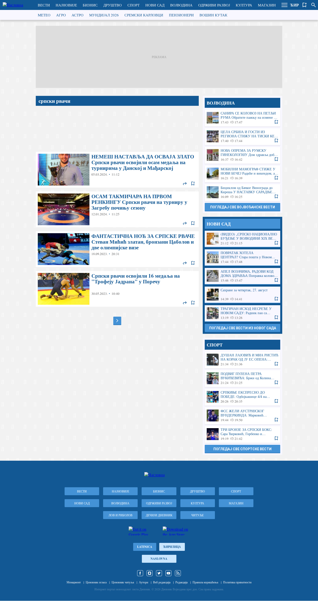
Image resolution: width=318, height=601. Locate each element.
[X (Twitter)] (159, 573)
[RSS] (178, 573)
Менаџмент (74, 582)
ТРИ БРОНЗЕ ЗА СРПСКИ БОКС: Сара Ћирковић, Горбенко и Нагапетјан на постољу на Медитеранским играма (242, 434)
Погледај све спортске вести (242, 449)
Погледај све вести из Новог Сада (242, 328)
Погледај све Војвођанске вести (242, 207)
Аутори (143, 582)
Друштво (112, 4)
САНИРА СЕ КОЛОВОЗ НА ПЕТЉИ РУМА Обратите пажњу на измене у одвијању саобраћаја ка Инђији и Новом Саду (242, 118)
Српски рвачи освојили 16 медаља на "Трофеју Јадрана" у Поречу (117, 289)
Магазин (267, 4)
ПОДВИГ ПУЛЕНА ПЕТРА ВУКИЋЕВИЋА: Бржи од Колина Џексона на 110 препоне (242, 378)
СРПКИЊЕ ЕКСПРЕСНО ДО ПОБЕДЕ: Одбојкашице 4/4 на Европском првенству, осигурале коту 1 (242, 397)
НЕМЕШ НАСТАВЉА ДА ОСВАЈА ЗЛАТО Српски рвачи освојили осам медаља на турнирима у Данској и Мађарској (117, 170)
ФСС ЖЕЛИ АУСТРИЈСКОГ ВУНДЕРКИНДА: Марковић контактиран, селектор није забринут (242, 416)
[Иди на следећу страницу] (117, 321)
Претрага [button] (313, 4)
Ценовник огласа (96, 582)
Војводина (181, 4)
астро (77, 14)
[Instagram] (150, 573)
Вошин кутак (213, 14)
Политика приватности (237, 582)
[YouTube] (168, 573)
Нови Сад (154, 4)
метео (44, 14)
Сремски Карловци (143, 14)
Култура (244, 4)
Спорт (133, 4)
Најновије (66, 4)
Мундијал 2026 (104, 14)
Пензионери (181, 14)
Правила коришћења (205, 582)
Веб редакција (161, 582)
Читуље (197, 515)
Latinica (144, 547)
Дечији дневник (159, 515)
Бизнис (90, 4)
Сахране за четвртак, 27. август (242, 295)
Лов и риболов (120, 515)
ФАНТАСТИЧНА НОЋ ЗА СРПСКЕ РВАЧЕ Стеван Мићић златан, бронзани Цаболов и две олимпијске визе (117, 249)
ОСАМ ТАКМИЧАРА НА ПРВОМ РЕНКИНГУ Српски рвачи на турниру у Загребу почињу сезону (117, 209)
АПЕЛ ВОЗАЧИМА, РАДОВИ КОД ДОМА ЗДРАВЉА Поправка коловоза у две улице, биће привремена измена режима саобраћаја (242, 276)
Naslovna (159, 559)
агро (61, 14)
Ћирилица (172, 547)
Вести (44, 4)
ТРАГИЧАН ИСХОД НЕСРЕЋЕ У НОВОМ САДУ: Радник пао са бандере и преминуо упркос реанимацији (242, 313)
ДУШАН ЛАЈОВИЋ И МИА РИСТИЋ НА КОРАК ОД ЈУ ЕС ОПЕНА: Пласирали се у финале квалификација (242, 360)
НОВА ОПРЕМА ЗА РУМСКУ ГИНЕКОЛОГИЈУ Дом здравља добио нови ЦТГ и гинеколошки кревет (242, 155)
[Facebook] (140, 573)
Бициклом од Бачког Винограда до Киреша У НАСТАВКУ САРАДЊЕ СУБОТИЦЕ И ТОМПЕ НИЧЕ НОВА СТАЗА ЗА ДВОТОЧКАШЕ (242, 192)
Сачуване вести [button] (304, 4)
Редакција (181, 582)
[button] (284, 4)
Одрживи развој (214, 4)
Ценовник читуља (123, 582)
